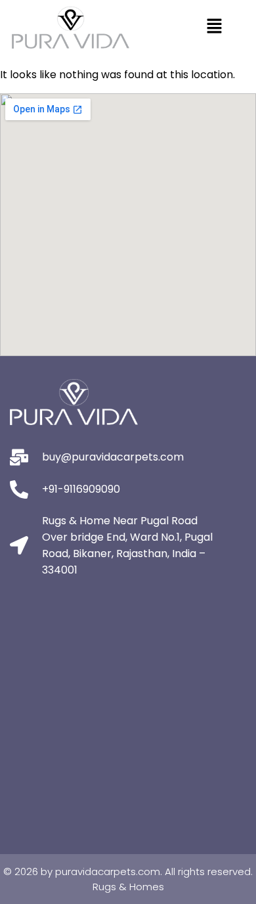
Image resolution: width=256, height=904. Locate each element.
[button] (214, 27)
